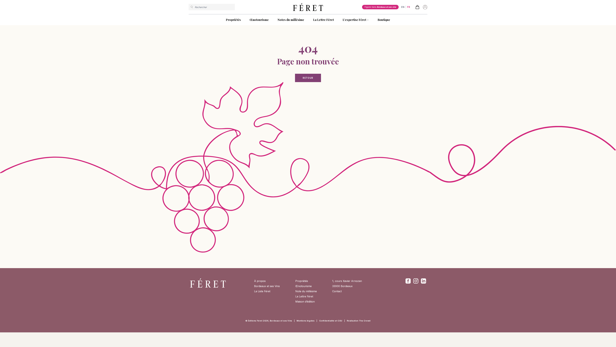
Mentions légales (306, 321)
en (402, 7)
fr (408, 7)
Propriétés (233, 20)
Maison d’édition (305, 301)
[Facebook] (408, 281)
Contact (337, 291)
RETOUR (308, 77)
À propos (260, 281)
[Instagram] (415, 281)
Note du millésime (306, 291)
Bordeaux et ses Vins (267, 286)
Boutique (384, 20)
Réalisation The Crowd (359, 321)
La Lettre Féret (323, 20)
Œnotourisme (259, 20)
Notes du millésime (291, 20)
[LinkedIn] (423, 281)
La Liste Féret (262, 291)
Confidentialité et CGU (330, 321)
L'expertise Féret (354, 20)
